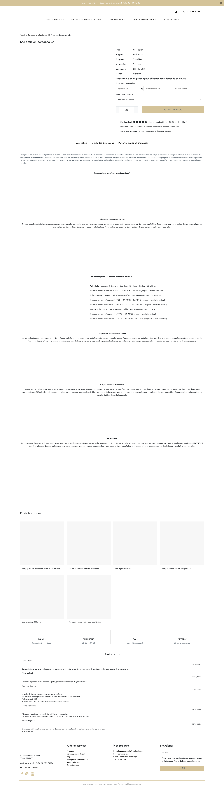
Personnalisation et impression (133, 143)
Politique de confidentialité (77, 759)
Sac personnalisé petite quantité (39, 35)
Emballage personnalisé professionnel (87, 20)
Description (81, 143)
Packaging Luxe (170, 20)
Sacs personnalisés (53, 20)
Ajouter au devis (173, 109)
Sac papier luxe (119, 759)
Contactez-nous (73, 765)
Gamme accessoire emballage (145, 20)
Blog (68, 756)
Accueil (22, 35)
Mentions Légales (73, 762)
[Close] (221, 3)
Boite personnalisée (118, 20)
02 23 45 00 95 (31, 767)
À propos (70, 751)
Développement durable (76, 753)
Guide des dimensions (103, 143)
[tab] (81, 143)
